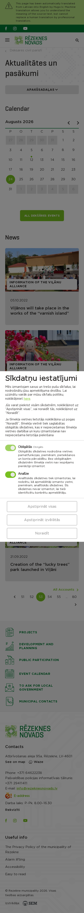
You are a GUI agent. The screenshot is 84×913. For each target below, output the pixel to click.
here (27, 398)
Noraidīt (42, 533)
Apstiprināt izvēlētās (42, 520)
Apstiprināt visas (42, 506)
